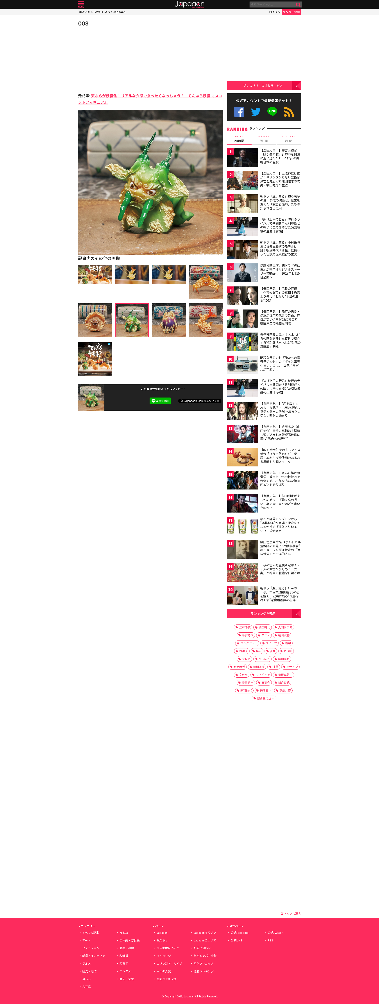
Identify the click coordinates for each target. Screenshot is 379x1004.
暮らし (86, 979)
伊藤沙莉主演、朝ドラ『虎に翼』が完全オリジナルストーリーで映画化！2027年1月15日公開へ (280, 271)
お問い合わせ (202, 948)
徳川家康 (259, 667)
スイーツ (271, 643)
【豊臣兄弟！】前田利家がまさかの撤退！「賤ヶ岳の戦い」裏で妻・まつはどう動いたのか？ (280, 501)
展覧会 (265, 682)
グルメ (86, 963)
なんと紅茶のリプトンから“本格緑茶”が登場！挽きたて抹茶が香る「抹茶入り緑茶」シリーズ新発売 (280, 524)
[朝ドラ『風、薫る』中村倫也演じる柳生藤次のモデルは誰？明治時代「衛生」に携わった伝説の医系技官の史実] (242, 250)
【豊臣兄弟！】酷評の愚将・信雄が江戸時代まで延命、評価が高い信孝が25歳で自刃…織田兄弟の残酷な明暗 (280, 317)
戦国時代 (264, 627)
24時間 (239, 139)
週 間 (264, 139)
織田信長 (284, 659)
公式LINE (273, 112)
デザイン (292, 667)
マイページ (164, 956)
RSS (289, 112)
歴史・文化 (127, 979)
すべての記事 (90, 932)
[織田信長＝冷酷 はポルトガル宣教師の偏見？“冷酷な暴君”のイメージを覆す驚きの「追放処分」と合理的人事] (242, 550)
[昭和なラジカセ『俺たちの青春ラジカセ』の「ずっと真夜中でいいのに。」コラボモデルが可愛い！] (242, 366)
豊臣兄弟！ (285, 675)
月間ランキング (167, 979)
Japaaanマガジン (205, 932)
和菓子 (124, 963)
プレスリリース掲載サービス (263, 85)
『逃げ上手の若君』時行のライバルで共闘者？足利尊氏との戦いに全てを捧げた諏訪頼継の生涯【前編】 (280, 225)
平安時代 (247, 635)
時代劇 (288, 651)
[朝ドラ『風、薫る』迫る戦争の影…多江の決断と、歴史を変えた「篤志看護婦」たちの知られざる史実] (242, 204)
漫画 (272, 651)
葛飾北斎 (285, 690)
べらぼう (264, 659)
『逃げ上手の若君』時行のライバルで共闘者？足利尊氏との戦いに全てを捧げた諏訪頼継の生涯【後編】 (280, 386)
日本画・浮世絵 (129, 940)
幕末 (259, 651)
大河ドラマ (285, 627)
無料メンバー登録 (205, 956)
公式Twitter (256, 112)
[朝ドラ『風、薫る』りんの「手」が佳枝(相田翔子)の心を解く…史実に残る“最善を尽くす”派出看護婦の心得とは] (242, 596)
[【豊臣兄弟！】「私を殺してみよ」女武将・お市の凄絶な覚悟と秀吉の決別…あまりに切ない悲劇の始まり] (242, 412)
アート (86, 940)
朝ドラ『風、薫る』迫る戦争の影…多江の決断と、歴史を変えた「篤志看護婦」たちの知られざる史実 (280, 202)
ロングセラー (248, 643)
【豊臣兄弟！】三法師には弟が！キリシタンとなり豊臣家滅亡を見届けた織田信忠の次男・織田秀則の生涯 (280, 179)
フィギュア (263, 675)
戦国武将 (284, 635)
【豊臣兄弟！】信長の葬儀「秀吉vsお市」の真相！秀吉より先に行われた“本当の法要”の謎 (280, 294)
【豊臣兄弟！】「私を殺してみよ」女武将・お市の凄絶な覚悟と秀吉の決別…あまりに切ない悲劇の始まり (280, 409)
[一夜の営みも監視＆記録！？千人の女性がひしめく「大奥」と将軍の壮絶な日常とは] (242, 573)
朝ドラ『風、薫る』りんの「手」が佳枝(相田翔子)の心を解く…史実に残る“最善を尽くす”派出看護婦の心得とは (279, 596)
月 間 (288, 139)
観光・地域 (89, 971)
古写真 (86, 986)
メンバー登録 (291, 12)
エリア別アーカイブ (169, 963)
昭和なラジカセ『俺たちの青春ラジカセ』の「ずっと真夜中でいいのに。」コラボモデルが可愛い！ (280, 363)
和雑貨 (124, 956)
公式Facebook (239, 112)
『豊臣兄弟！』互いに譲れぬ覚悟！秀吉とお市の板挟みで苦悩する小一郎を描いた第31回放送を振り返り (280, 478)
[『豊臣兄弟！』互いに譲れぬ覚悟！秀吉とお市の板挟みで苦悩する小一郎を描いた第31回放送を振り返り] (242, 481)
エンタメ (125, 971)
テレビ (246, 659)
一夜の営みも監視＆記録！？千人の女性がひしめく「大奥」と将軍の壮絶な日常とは (280, 569)
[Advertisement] (114, 59)
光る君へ (265, 690)
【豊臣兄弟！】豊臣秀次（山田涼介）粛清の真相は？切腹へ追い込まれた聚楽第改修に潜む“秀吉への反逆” (280, 432)
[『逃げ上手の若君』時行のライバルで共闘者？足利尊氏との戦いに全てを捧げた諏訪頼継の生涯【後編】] (242, 389)
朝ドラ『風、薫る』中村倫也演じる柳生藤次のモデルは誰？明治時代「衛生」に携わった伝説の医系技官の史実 (280, 248)
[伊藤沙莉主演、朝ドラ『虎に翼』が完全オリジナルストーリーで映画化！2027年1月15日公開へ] (242, 273)
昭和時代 (246, 690)
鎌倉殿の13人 (265, 698)
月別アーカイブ (203, 963)
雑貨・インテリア (93, 956)
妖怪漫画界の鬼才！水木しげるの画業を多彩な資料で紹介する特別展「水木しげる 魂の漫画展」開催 (280, 340)
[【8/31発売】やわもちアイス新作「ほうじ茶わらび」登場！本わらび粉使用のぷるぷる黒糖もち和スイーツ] (242, 458)
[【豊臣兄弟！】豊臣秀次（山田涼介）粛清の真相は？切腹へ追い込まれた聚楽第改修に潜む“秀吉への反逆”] (242, 435)
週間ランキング (204, 971)
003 (83, 23)
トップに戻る (292, 913)
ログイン (275, 12)
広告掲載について (168, 948)
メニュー (81, 4)
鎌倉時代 (284, 682)
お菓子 (243, 651)
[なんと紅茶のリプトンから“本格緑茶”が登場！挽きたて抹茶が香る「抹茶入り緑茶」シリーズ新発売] (242, 527)
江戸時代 (244, 627)
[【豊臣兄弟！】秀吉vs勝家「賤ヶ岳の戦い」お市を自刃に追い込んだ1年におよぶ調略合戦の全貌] (242, 158)
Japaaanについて (205, 940)
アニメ (265, 635)
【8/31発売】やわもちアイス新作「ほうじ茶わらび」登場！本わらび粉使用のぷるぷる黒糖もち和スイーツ (280, 455)
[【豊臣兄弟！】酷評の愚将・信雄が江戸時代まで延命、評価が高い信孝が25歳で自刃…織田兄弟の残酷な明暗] (242, 319)
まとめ (124, 932)
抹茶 (275, 667)
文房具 (243, 675)
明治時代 (239, 667)
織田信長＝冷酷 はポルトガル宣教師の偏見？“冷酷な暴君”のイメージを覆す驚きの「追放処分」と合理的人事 (280, 548)
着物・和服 (127, 948)
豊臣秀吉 (247, 682)
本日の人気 (164, 971)
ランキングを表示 (263, 613)
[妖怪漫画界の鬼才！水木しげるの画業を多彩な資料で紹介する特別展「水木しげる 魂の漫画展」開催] (242, 343)
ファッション (90, 948)
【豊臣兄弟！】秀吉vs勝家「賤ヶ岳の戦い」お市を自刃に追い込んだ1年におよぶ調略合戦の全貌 (280, 156)
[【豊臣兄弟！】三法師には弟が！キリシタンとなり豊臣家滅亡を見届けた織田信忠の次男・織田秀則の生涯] (242, 181)
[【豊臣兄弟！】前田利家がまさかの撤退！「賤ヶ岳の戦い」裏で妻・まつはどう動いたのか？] (242, 504)
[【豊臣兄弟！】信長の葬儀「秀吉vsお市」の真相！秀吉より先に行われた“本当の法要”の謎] (242, 296)
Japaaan (189, 4)
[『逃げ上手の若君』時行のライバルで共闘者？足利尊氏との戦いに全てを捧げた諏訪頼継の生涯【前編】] (242, 227)
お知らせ (162, 940)
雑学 (288, 643)
